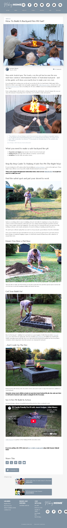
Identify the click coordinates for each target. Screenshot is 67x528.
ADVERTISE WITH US (24, 505)
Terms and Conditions (39, 524)
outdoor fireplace (40, 167)
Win (50, 10)
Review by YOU (38, 507)
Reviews (42, 10)
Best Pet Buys (38, 517)
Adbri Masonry (9, 439)
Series (15, 10)
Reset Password (8, 505)
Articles (24, 10)
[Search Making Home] (60, 5)
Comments (13, 470)
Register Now (7, 503)
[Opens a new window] (23, 5)
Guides (33, 10)
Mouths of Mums (37, 510)
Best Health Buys (37, 514)
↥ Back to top (8, 477)
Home (7, 10)
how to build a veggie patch (35, 448)
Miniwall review (48, 171)
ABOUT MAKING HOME (10, 507)
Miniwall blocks (39, 336)
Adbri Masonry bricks (44, 85)
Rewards (58, 10)
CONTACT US (7, 510)
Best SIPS (37, 505)
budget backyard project (13, 86)
